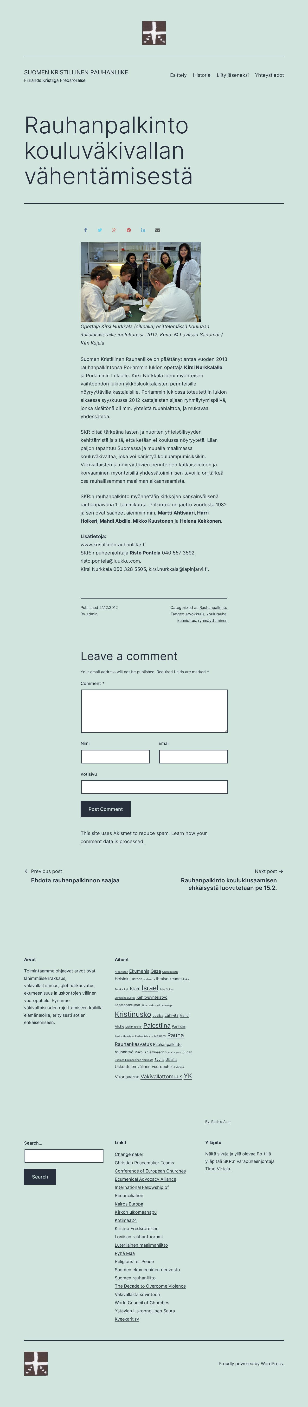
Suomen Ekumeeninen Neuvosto (134, 1060)
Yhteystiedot (269, 75)
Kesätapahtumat (127, 1005)
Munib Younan (133, 1026)
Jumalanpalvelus (125, 997)
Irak (126, 989)
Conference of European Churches (150, 1170)
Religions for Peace (134, 1261)
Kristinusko (133, 1014)
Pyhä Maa (125, 1253)
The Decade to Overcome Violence (150, 1286)
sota (178, 1052)
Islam (135, 988)
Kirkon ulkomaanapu (161, 1005)
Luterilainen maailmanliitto (141, 1245)
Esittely (178, 75)
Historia (201, 75)
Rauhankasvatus (133, 1044)
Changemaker (129, 1154)
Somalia (170, 1052)
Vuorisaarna (127, 1076)
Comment (92, 683)
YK (188, 1076)
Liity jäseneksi (233, 75)
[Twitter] (100, 230)
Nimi (85, 743)
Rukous (140, 1052)
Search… (33, 1143)
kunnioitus (186, 620)
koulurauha (216, 614)
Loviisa (158, 1015)
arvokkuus (195, 614)
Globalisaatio (170, 971)
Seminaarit (155, 1052)
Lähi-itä (172, 1015)
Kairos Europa (129, 1203)
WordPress (272, 1363)
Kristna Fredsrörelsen (137, 1228)
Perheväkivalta (144, 1036)
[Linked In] (143, 230)
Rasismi (160, 1036)
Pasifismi (179, 1026)
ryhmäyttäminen (212, 620)
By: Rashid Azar (218, 1122)
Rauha (175, 1035)
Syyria (159, 1060)
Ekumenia (139, 971)
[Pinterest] (129, 230)
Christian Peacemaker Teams (144, 1162)
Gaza (156, 971)
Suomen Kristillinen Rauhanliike (76, 72)
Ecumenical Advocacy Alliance (145, 1179)
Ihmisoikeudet (169, 978)
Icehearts (149, 979)
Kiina (144, 1005)
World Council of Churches (142, 1302)
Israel (150, 988)
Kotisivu (89, 774)
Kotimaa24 (126, 1220)
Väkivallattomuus (161, 1076)
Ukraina (171, 1060)
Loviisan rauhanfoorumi (139, 1236)
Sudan (187, 1052)
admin (91, 614)
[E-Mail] (157, 230)
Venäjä (180, 1067)
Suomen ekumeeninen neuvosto (147, 1269)
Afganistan (121, 971)
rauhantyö (124, 1051)
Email (164, 743)
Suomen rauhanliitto (135, 1277)
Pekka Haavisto (124, 1036)
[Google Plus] (114, 230)
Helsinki (122, 978)
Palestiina (157, 1025)
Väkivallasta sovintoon (137, 1294)
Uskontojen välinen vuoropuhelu (145, 1066)
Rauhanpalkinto (213, 607)
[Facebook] (85, 230)
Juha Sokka (166, 989)
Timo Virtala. (218, 1168)
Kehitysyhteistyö (151, 997)
